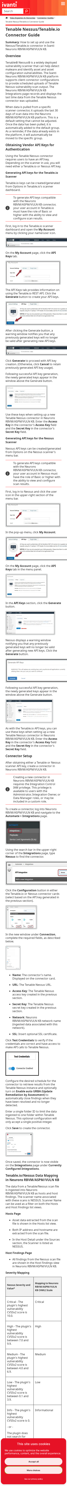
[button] (26, 11)
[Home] (7, 18)
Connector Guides (45, 18)
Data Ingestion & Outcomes (22, 18)
